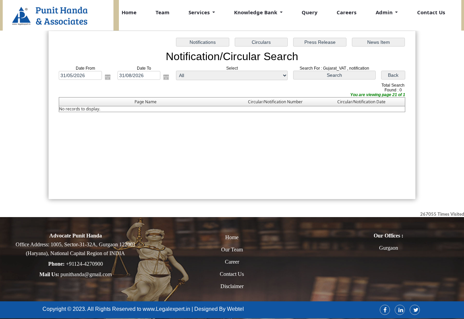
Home (129, 12)
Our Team (232, 249)
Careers (346, 12)
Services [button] (200, 12)
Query (310, 12)
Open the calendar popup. (107, 77)
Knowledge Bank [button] (256, 12)
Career (232, 262)
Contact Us (431, 12)
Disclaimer (232, 286)
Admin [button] (385, 12)
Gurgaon (388, 248)
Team (162, 12)
